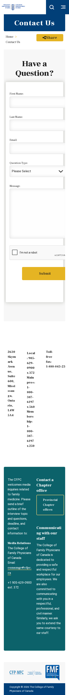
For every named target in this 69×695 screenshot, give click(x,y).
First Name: (17, 94)
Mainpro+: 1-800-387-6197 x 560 (31, 392)
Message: (15, 186)
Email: (13, 140)
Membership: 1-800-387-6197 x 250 (30, 429)
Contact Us (13, 42)
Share (51, 37)
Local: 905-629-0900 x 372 (31, 363)
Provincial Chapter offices (50, 505)
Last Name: (16, 117)
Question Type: (19, 163)
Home (9, 37)
